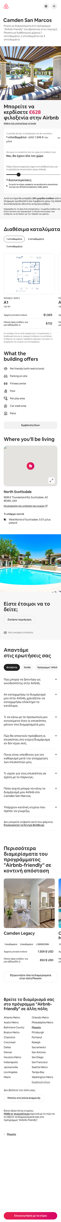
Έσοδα (27, 667)
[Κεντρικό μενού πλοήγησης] (54, 6)
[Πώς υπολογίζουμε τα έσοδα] (19, 325)
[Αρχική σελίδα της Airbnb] (6, 6)
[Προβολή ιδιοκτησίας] (29, 922)
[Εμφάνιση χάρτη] (30, 466)
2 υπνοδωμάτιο (36, 239)
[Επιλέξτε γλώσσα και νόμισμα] (46, 6)
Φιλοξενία (11, 667)
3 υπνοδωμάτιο (14, 246)
